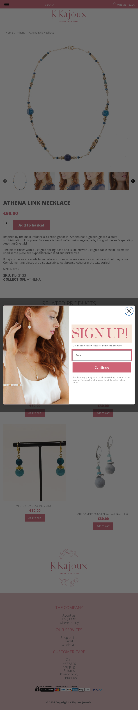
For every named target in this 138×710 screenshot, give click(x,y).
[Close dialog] (129, 311)
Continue (102, 367)
